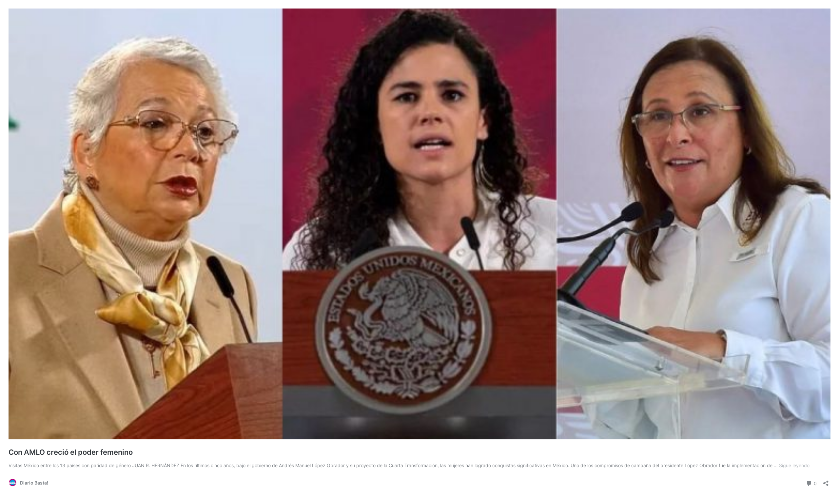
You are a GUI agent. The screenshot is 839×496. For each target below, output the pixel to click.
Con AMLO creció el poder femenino (71, 452)
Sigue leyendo (794, 465)
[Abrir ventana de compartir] (825, 481)
